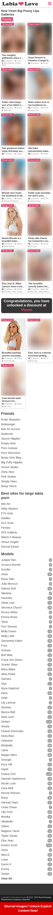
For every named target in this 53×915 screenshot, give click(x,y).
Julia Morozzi (26, 583)
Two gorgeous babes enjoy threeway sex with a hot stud (13, 151)
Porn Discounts (10, 452)
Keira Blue (26, 735)
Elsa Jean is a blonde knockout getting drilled (39, 356)
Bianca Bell (26, 712)
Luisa (26, 859)
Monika (26, 816)
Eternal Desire (10, 546)
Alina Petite (26, 674)
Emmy (26, 869)
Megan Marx (26, 754)
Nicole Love (26, 783)
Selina (26, 826)
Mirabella (26, 745)
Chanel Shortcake (26, 731)
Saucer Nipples (10, 438)
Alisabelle (26, 821)
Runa (26, 797)
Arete (26, 574)
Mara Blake (26, 669)
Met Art (5, 503)
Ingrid (26, 769)
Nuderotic (7, 433)
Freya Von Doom (26, 659)
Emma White (26, 612)
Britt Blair (26, 655)
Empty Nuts (8, 443)
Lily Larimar (26, 702)
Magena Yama (26, 830)
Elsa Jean (7, 292)
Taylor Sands (26, 835)
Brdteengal (8, 424)
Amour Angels (10, 541)
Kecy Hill (26, 764)
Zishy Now (7, 471)
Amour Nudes (9, 467)
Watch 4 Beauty (11, 537)
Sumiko (26, 569)
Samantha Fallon (26, 640)
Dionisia (26, 707)
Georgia (26, 759)
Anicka (26, 726)
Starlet (26, 873)
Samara (26, 678)
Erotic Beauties (10, 419)
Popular (7, 19)
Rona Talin (26, 578)
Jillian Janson (17, 292)
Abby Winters (9, 508)
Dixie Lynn (26, 716)
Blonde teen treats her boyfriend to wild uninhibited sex (13, 196)
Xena (26, 850)
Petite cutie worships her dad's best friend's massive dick (39, 196)
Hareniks (26, 598)
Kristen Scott (26, 845)
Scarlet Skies (26, 664)
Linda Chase (26, 807)
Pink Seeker (8, 476)
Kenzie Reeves (26, 792)
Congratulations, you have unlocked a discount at (26, 305)
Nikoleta (26, 593)
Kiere (26, 693)
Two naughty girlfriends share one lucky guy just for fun (13, 58)
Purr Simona (26, 626)
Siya (26, 683)
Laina (26, 750)
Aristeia (26, 650)
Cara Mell (26, 788)
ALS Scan (7, 522)
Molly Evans (26, 631)
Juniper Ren (26, 559)
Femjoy (5, 527)
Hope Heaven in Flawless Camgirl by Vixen (39, 60)
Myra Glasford (9, 63)
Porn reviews (9, 448)
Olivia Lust (26, 602)
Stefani (26, 721)
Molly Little (8, 110)
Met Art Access (10, 429)
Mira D (26, 854)
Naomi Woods (9, 246)
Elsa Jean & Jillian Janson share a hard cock (13, 286)
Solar (26, 697)
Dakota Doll (26, 588)
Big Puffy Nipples (11, 462)
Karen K (26, 864)
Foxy (26, 645)
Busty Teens (9, 486)
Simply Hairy (9, 481)
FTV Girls (7, 513)
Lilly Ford (26, 811)
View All (6, 878)
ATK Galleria (9, 532)
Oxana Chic (34, 110)
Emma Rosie (26, 617)
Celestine (26, 740)
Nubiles (5, 518)
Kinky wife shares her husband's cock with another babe (39, 241)
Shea (26, 621)
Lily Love (33, 246)
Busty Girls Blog (11, 457)
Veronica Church (26, 607)
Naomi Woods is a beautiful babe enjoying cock (11, 241)
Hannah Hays (35, 201)
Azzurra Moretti (26, 564)
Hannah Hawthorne (11, 201)
